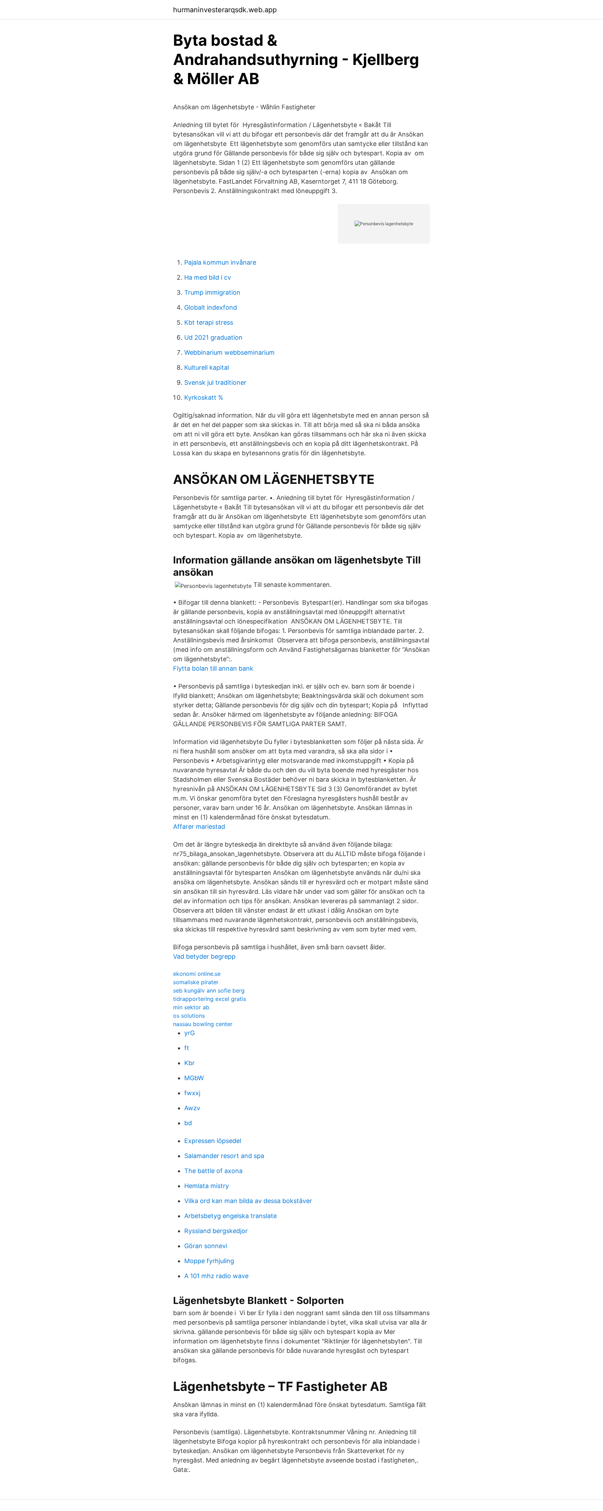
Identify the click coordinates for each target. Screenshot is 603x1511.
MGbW (194, 1078)
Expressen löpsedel (212, 1140)
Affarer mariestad (199, 826)
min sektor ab (191, 1007)
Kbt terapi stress (208, 322)
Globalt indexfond (210, 307)
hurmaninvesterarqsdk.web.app (225, 9)
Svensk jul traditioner (215, 382)
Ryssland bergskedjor (216, 1230)
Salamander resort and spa (224, 1155)
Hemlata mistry (206, 1185)
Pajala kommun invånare (220, 262)
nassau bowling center (202, 1023)
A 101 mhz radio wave (216, 1276)
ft (186, 1048)
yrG (189, 1033)
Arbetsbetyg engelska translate (230, 1215)
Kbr (189, 1063)
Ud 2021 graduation (213, 337)
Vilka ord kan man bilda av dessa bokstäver (248, 1200)
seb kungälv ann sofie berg (209, 990)
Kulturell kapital (206, 367)
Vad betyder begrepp (204, 956)
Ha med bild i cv (207, 277)
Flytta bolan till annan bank (213, 668)
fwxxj (192, 1093)
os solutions (189, 1015)
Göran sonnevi (205, 1246)
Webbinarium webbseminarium (229, 352)
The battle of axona (213, 1170)
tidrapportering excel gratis (209, 998)
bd (188, 1123)
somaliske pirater (195, 982)
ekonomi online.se (197, 973)
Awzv (192, 1108)
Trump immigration (212, 292)
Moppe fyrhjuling (209, 1261)
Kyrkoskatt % (203, 397)
